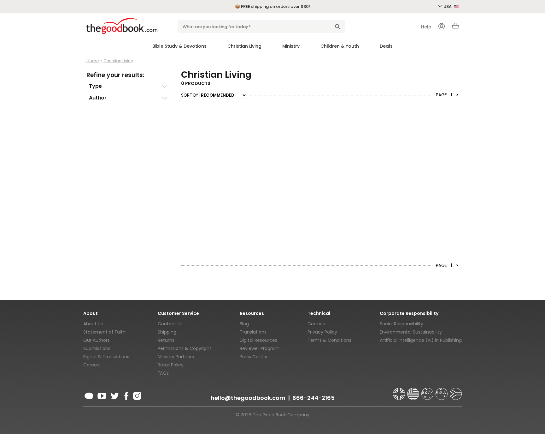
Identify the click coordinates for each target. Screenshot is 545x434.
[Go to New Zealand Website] (442, 391)
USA (448, 6)
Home (92, 60)
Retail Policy (171, 365)
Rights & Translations (106, 356)
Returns (166, 340)
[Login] (441, 27)
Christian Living (244, 46)
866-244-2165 (313, 398)
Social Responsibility (401, 324)
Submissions (96, 348)
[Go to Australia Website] (428, 391)
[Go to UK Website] (399, 391)
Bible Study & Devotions (179, 46)
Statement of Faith (104, 332)
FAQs (163, 373)
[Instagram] (137, 395)
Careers (92, 365)
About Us (93, 324)
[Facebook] (126, 395)
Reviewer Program (259, 348)
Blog (244, 324)
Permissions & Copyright (184, 348)
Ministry (291, 46)
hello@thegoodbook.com (248, 398)
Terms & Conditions (329, 340)
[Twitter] (114, 395)
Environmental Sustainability (411, 332)
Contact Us (170, 324)
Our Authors (96, 340)
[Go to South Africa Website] (456, 391)
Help (426, 27)
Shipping (167, 332)
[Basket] (455, 28)
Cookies (316, 324)
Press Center (254, 356)
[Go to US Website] (413, 391)
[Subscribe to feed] (89, 395)
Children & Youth (339, 46)
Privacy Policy (322, 332)
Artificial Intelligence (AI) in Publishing (421, 340)
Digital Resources (258, 340)
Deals (386, 46)
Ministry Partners (176, 356)
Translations (253, 332)
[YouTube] (102, 395)
